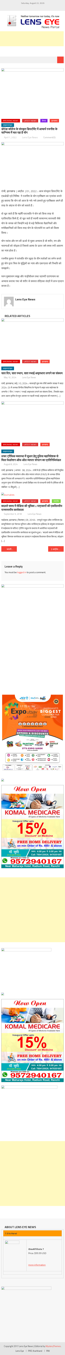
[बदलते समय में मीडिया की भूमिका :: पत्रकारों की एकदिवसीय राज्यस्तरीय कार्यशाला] (32, 494)
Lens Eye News (30, 137)
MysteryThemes (53, 1346)
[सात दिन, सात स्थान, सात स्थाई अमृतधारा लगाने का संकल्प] (32, 337)
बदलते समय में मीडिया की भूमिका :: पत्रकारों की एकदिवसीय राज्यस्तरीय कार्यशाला (31, 508)
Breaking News (10, 120)
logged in (21, 572)
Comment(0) (49, 137)
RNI (48, 1351)
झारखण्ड (54, 120)
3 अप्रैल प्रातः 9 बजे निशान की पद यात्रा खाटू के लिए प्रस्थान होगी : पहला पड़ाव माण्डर (57, 549)
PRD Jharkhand (35, 1351)
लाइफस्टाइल (7, 125)
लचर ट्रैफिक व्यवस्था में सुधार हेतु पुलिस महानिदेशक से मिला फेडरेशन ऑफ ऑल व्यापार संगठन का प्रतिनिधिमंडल (31, 458)
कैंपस (44, 120)
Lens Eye (20, 1351)
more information (37, 1265)
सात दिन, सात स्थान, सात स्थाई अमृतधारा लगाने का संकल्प (32, 373)
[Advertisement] (32, 909)
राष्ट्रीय (56, 501)
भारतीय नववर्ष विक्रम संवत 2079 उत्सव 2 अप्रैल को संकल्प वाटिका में (12, 549)
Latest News (30, 120)
